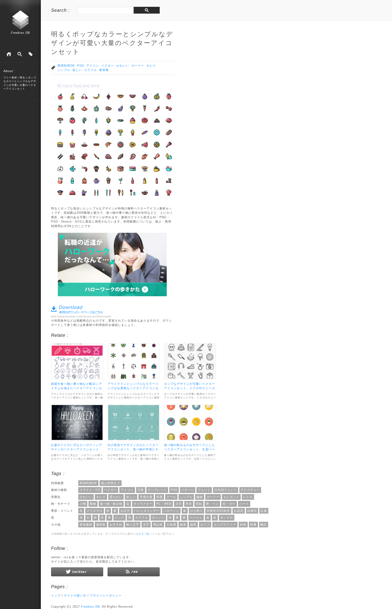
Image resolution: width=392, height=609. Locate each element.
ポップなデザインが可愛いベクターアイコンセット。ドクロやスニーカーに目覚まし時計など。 (189, 388)
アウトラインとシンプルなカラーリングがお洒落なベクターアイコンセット (133, 388)
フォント (204, 490)
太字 (146, 524)
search (147, 10)
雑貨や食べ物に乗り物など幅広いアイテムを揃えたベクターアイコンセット (76, 388)
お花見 (238, 510)
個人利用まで (110, 483)
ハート (244, 503)
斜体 (243, 524)
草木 (189, 503)
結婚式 (252, 510)
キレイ (151, 65)
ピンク (119, 517)
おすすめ (116, 524)
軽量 (253, 524)
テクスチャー (250, 490)
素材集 (104, 70)
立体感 (171, 524)
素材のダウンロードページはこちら (77, 309)
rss (134, 571)
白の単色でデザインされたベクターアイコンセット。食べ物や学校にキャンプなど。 (133, 449)
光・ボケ (229, 503)
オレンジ (158, 517)
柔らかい (116, 497)
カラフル (90, 70)
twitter (77, 571)
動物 (93, 503)
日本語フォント (225, 490)
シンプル (63, 70)
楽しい (77, 70)
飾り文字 (132, 524)
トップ (56, 595)
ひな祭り (196, 510)
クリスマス (95, 510)
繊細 (199, 497)
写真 (140, 490)
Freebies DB (20, 32)
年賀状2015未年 (218, 510)
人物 (83, 503)
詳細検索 (19, 54)
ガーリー (137, 65)
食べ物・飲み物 (111, 503)
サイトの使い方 (75, 595)
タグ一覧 (30, 54)
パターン (187, 490)
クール (171, 497)
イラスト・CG (90, 490)
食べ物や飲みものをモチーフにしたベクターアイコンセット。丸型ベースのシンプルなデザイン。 (189, 449)
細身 (183, 524)
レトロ (248, 497)
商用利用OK (66, 65)
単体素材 (86, 524)
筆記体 (158, 524)
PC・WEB (164, 503)
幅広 (263, 524)
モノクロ (226, 517)
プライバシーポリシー (106, 595)
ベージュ (196, 517)
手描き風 (146, 497)
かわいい (122, 65)
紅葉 (264, 510)
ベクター (107, 65)
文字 (178, 503)
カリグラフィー (225, 524)
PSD (80, 65)
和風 (159, 497)
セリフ (205, 524)
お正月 (125, 510)
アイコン (92, 65)
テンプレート (157, 490)
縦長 (193, 524)
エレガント (231, 497)
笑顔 (199, 503)
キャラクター (142, 503)
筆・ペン (212, 503)
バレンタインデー (146, 510)
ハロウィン (171, 510)
